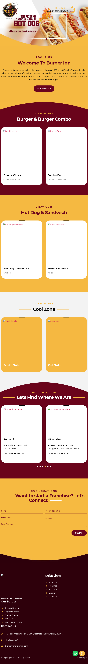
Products (53, 589)
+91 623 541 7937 (58, 453)
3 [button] (46, 39)
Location (52, 593)
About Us (53, 582)
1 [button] (41, 39)
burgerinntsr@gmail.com (16, 646)
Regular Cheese (12, 612)
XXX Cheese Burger (13, 622)
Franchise (53, 586)
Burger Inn (25, 658)
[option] (44, 23)
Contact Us (53, 596)
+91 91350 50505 (58, 11)
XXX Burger (10, 619)
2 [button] (44, 39)
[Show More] (21, 150)
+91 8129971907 (11, 640)
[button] (44, 88)
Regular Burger (12, 608)
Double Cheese (11, 615)
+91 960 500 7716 (14, 453)
